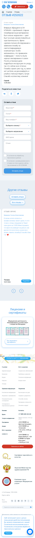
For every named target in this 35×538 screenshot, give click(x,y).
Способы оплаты (23, 399)
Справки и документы (24, 395)
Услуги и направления (8, 418)
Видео (3, 377)
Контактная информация (8, 392)
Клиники (4, 410)
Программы (5, 422)
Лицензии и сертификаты (9, 395)
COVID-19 (4, 434)
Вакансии (4, 374)
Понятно (8, 533)
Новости (4, 380)
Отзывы (4, 384)
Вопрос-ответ (22, 380)
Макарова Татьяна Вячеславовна (14, 24)
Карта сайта (6, 495)
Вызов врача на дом (24, 392)
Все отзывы (17, 202)
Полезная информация (24, 377)
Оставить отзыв (17, 171)
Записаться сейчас (17, 446)
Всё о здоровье (6, 430)
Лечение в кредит (23, 405)
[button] (14, 291)
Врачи (3, 414)
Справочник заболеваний (25, 371)
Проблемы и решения (24, 374)
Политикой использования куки (15, 524)
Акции (4, 426)
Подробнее (26, 281)
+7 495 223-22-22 (24, 414)
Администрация (6, 371)
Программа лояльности (24, 402)
